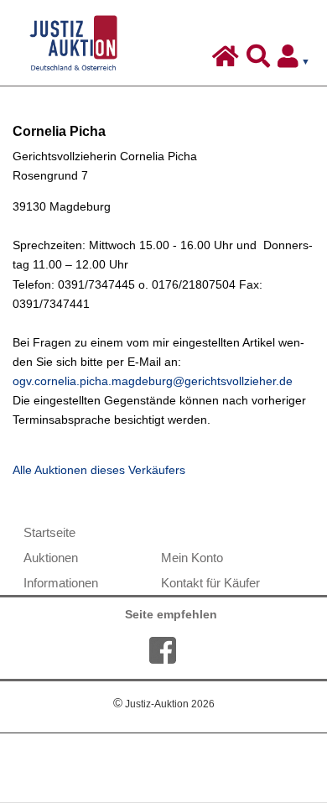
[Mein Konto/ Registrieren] (297, 60)
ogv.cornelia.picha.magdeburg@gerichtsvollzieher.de (153, 381)
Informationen (60, 583)
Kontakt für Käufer (210, 583)
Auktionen (50, 557)
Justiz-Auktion (164, 704)
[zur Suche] (260, 60)
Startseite (49, 532)
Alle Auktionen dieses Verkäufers (99, 470)
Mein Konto (192, 557)
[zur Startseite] (227, 60)
